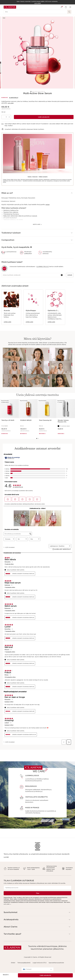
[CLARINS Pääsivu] (10, 7)
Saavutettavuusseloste (56, 961)
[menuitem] (61, 7)
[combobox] (37, 968)
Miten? (48, 204)
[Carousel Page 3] (33, 91)
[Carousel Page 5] (36, 91)
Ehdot (13, 961)
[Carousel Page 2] (32, 91)
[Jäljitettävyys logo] (4, 269)
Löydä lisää (7, 322)
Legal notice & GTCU (39, 961)
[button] (37, 193)
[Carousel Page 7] (39, 91)
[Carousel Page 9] (42, 91)
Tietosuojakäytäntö (23, 961)
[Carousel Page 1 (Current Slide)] (36, 438)
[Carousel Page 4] (35, 91)
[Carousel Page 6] (38, 91)
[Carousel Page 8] (41, 91)
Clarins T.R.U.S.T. (42, 266)
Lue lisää (11, 103)
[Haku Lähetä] (69, 12)
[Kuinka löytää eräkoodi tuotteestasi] (62, 275)
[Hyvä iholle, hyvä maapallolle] (31, 247)
